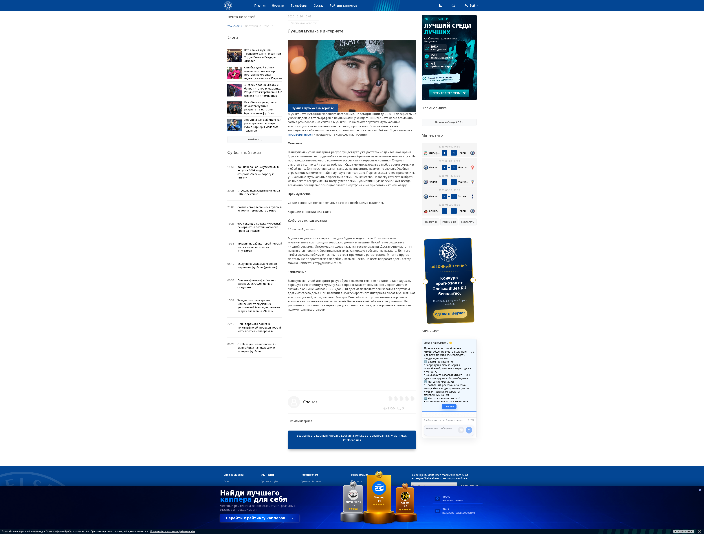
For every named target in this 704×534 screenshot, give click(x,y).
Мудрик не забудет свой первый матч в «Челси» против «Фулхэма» (259, 247)
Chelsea (310, 401)
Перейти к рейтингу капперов (260, 517)
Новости (278, 5)
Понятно (449, 406)
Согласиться (683, 531)
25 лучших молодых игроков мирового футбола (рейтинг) (257, 265)
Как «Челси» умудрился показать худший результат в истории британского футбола (260, 107)
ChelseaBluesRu (234, 474)
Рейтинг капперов (343, 5)
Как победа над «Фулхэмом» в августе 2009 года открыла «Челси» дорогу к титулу (258, 172)
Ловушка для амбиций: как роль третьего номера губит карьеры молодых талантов (262, 125)
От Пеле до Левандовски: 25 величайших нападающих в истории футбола (256, 347)
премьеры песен (300, 134)
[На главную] (228, 5)
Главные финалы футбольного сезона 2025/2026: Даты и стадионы (257, 283)
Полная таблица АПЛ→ (449, 122)
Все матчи (430, 221)
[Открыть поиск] (453, 5)
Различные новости (303, 23)
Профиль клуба (269, 481)
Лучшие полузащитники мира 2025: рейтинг (259, 192)
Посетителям (309, 474)
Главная (259, 5)
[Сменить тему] (440, 5)
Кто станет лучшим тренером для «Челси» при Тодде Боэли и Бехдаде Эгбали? (262, 55)
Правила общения (311, 481)
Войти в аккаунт (352, 444)
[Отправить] (469, 430)
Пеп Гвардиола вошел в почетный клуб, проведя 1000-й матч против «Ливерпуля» (259, 327)
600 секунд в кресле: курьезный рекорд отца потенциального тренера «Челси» (259, 227)
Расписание (449, 221)
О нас (227, 481)
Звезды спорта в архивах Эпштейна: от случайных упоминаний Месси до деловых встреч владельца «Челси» (258, 305)
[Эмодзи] (461, 430)
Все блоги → (254, 139)
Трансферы (299, 5)
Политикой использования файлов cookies (172, 531)
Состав (318, 5)
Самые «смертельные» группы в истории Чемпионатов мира (259, 208)
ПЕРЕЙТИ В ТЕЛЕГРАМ (446, 93)
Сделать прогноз (450, 313)
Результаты (467, 221)
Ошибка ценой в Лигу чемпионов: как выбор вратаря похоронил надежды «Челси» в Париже (263, 72)
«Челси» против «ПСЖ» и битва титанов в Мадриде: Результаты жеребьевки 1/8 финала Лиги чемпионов (263, 90)
